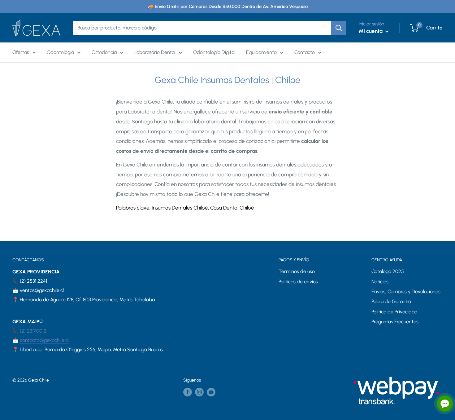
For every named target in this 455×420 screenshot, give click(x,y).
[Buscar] (338, 28)
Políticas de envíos (298, 282)
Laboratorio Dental (155, 52)
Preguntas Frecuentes (394, 322)
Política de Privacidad (394, 312)
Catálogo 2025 (387, 271)
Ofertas (20, 52)
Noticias (379, 282)
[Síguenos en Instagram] (199, 392)
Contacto (304, 52)
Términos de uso (297, 271)
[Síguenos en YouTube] (211, 392)
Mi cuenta (371, 31)
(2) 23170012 (33, 331)
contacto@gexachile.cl (44, 340)
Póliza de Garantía (391, 301)
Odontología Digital (214, 52)
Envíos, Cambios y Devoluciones (405, 291)
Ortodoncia (104, 52)
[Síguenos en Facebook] (187, 392)
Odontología (60, 52)
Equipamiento (261, 52)
